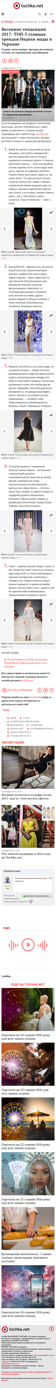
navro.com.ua (8, 118)
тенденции (36, 725)
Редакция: (5, 1362)
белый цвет (17, 728)
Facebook (34, 697)
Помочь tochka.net (27, 21)
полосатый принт (20, 732)
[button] (46, 14)
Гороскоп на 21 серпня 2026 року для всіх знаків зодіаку (25, 1201)
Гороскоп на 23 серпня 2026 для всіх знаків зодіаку (25, 1091)
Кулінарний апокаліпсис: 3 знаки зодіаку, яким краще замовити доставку (26, 1257)
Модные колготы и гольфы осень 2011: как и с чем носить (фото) (26, 796)
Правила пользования (9, 1372)
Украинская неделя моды (24, 721)
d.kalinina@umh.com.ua (10, 1364)
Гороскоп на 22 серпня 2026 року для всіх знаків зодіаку (25, 1146)
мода (13, 718)
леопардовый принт (41, 728)
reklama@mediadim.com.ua (43, 1355)
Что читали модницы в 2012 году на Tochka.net (26, 855)
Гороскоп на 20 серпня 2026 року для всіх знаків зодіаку (25, 1314)
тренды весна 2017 (20, 736)
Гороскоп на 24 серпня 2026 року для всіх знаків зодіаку (25, 1037)
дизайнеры (16, 725)
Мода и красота (10, 72)
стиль (26, 718)
